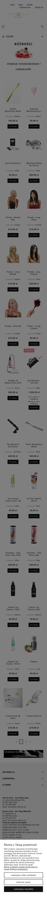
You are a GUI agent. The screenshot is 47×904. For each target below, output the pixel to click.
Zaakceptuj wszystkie (23, 889)
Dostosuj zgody (23, 882)
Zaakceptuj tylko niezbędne (23, 875)
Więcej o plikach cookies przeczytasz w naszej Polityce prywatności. (21, 868)
